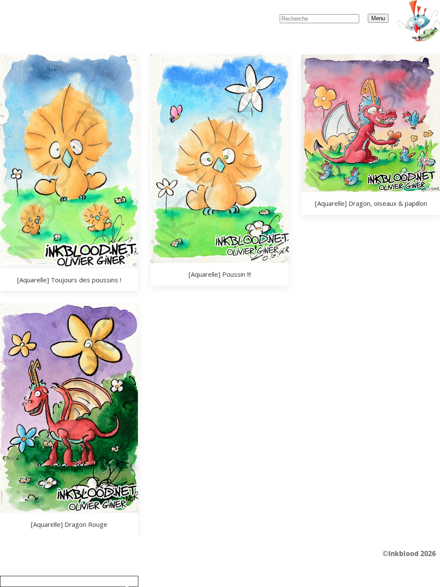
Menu (378, 18)
